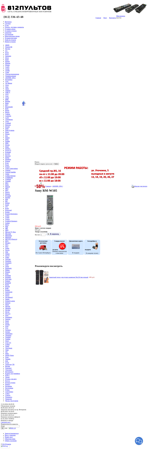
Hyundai (8, 196)
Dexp (7, 58)
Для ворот (8, 370)
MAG (7, 225)
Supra (7, 323)
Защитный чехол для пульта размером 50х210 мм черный (68, 277)
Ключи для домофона (12, 373)
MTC (7, 241)
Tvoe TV (8, 343)
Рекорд (7, 384)
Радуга (7, 381)
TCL (6, 328)
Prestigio (8, 277)
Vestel (7, 346)
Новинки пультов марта (9, 413)
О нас (7, 25)
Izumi (7, 205)
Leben (7, 216)
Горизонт (8, 368)
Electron (8, 156)
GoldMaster (9, 177)
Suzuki (7, 324)
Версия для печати (140, 186)
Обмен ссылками (11, 441)
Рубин (7, 390)
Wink (7, 353)
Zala (6, 361)
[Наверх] (23, 103)
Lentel (7, 217)
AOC (7, 94)
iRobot (7, 203)
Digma (7, 65)
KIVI (7, 54)
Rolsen (7, 290)
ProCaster (8, 279)
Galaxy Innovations (11, 168)
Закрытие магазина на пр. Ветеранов (13, 409)
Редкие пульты (10, 382)
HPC (6, 190)
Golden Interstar (10, 176)
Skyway (7, 314)
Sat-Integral (9, 297)
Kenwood (8, 210)
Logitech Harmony (11, 221)
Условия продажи (11, 38)
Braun (7, 110)
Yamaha (7, 359)
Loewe (7, 219)
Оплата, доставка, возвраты (14, 27)
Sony (7, 315)
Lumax (7, 223)
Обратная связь (10, 439)
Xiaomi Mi (8, 47)
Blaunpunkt (9, 107)
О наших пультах (11, 31)
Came (7, 72)
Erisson (7, 161)
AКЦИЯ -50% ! (10, 78)
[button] (139, 441)
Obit (6, 252)
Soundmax (8, 317)
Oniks (7, 257)
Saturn (7, 299)
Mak (6, 226)
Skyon (7, 312)
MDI (6, 230)
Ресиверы (8, 386)
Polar (7, 274)
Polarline (8, 275)
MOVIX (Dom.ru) (11, 239)
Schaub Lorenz (10, 301)
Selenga (7, 303)
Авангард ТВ (9, 364)
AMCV (7, 92)
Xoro (7, 357)
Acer (6, 81)
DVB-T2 (8, 150)
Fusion (7, 167)
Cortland (8, 123)
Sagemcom (8, 292)
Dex (6, 136)
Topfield (8, 337)
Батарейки (8, 79)
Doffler (7, 141)
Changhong (9, 119)
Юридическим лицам (12, 36)
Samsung (8, 56)
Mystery (7, 243)
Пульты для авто (11, 379)
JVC (6, 206)
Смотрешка (9, 392)
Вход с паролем (10, 435)
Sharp (7, 304)
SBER (7, 45)
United (7, 344)
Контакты (112, 18)
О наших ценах (10, 29)
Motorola (8, 237)
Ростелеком (9, 388)
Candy (7, 67)
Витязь (7, 366)
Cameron (8, 116)
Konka (7, 212)
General (7, 170)
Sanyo (7, 295)
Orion (7, 266)
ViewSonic (8, 348)
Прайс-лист (9, 437)
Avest (7, 98)
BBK (7, 99)
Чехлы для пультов (11, 401)
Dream (7, 145)
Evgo (7, 163)
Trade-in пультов (10, 40)
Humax (7, 194)
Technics (8, 330)
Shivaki (7, 306)
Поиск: (37, 162)
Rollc (7, 288)
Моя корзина (120, 16)
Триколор (8, 399)
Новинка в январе (7, 420)
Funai (7, 165)
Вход (105, 18)
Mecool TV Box (10, 232)
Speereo (7, 319)
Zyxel (7, 363)
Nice (6, 246)
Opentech (8, 263)
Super (7, 321)
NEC (7, 245)
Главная (98, 18)
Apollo (7, 70)
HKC (7, 188)
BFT (6, 105)
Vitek (7, 350)
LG (6, 50)
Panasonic (8, 268)
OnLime (8, 259)
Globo (7, 174)
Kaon (7, 208)
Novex (7, 250)
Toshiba (7, 339)
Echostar (8, 152)
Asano (7, 69)
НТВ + (7, 375)
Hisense (7, 63)
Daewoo (8, 125)
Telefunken (8, 333)
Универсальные (10, 76)
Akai (6, 87)
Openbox (8, 261)
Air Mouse (8, 83)
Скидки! (8, 23)
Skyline (7, 310)
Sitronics (8, 308)
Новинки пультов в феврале (10, 417)
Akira (7, 89)
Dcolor (7, 127)
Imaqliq (7, 197)
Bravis (7, 112)
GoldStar (8, 179)
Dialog (7, 138)
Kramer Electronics (11, 214)
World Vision (9, 355)
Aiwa (7, 85)
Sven (6, 326)
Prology (7, 281)
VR (6, 352)
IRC (6, 201)
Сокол (7, 393)
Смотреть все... (6, 422)
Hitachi (7, 187)
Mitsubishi (8, 235)
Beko (7, 103)
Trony (7, 341)
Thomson (8, 335)
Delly (7, 128)
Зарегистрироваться (12, 433)
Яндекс (7, 49)
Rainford (8, 283)
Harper (7, 61)
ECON (7, 154)
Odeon (7, 254)
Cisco (7, 121)
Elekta (7, 157)
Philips (7, 270)
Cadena (7, 114)
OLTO (7, 255)
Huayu (7, 192)
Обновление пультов (8, 406)
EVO (7, 52)
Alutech (7, 90)
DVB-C (7, 148)
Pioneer (7, 272)
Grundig (8, 181)
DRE (7, 143)
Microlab (8, 234)
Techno (7, 332)
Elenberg (8, 159)
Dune (7, 147)
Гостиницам (9, 34)
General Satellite (10, 172)
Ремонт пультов (10, 42)
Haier (7, 59)
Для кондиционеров (12, 74)
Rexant (7, 286)
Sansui (7, 294)
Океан (7, 377)
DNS (7, 139)
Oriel (6, 265)
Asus (6, 96)
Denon (7, 134)
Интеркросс (9, 372)
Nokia (7, 248)
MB (6, 228)
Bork (6, 108)
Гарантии (8, 32)
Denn (7, 132)
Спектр (7, 395)
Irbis (6, 199)
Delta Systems (9, 130)
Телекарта (8, 397)
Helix (7, 185)
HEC (7, 183)
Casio (7, 118)
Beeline (7, 101)
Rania (7, 284)
